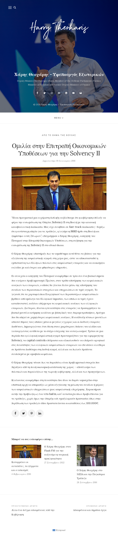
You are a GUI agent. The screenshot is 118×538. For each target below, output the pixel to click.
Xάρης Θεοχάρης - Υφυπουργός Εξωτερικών (59, 74)
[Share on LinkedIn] (40, 413)
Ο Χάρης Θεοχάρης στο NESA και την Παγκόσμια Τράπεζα (91, 474)
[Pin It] (31, 413)
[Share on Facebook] (15, 413)
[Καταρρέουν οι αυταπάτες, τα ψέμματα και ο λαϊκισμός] (26, 451)
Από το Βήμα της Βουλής (59, 135)
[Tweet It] (23, 413)
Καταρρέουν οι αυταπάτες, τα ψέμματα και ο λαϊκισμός (25, 466)
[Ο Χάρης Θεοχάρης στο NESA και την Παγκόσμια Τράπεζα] (91, 455)
